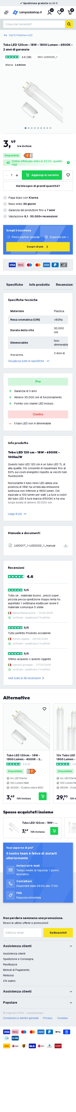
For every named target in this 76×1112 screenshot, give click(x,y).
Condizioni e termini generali (20, 1018)
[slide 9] (50, 128)
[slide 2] (28, 128)
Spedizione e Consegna (18, 959)
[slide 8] (47, 128)
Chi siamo (9, 981)
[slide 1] (25, 128)
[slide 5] (38, 128)
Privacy (48, 1018)
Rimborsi (8, 975)
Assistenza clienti (14, 953)
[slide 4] (35, 128)
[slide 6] (41, 128)
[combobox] (34, 24)
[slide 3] (32, 128)
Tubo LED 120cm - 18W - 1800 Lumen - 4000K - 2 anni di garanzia (23, 757)
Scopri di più (35, 246)
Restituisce (10, 964)
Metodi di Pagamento (16, 970)
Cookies (62, 1018)
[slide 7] (44, 128)
